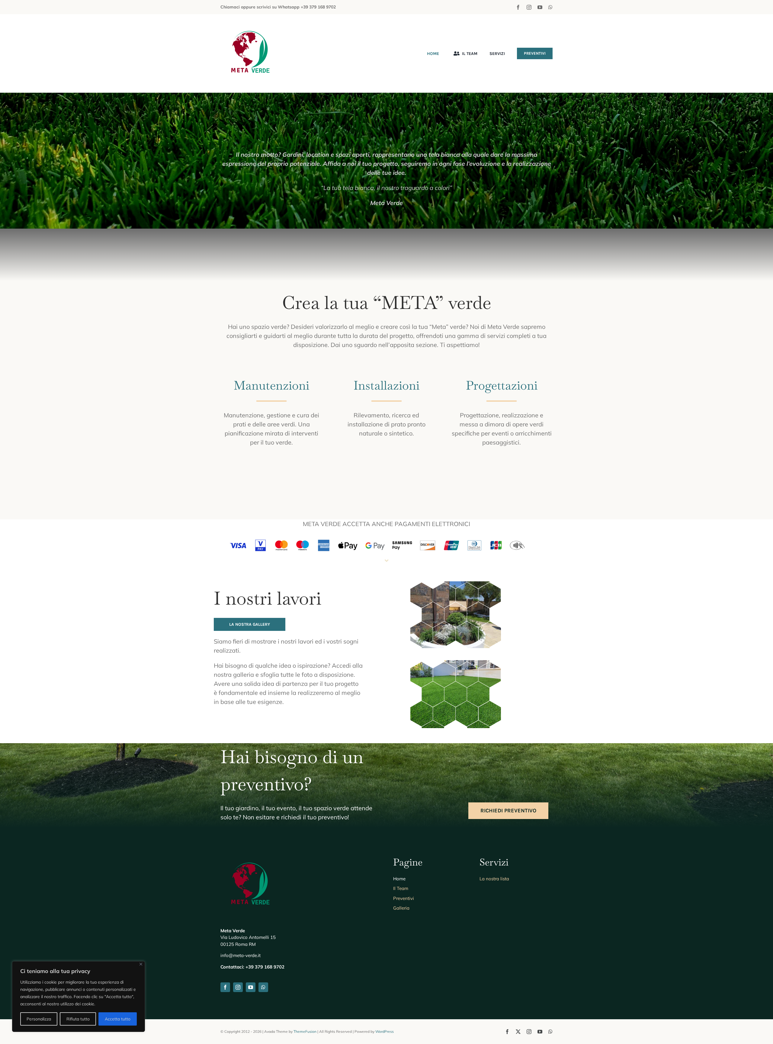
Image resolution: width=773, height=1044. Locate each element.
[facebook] (518, 7)
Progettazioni (501, 385)
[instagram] (529, 7)
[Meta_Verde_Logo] (250, 26)
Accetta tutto (117, 1019)
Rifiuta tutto (78, 1019)
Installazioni (386, 385)
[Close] (141, 964)
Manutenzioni (271, 385)
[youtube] (539, 7)
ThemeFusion (304, 1031)
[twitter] (518, 1031)
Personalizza (39, 1019)
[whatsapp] (550, 7)
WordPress (384, 1031)
